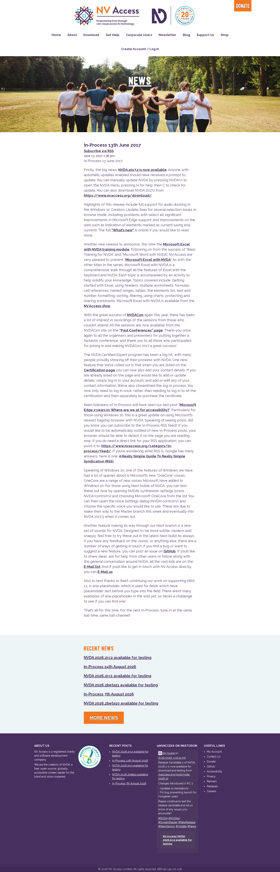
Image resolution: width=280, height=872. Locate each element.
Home (56, 35)
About (72, 35)
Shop (225, 35)
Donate (243, 6)
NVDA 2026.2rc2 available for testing (117, 657)
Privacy (211, 776)
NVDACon (135, 315)
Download (91, 35)
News (140, 81)
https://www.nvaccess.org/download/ (118, 195)
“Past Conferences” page (141, 330)
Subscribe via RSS (99, 151)
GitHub (170, 551)
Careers (211, 791)
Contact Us (213, 756)
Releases (212, 786)
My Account (214, 751)
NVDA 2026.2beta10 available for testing (121, 703)
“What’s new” (122, 230)
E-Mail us (105, 572)
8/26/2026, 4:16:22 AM (172, 757)
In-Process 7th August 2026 (109, 694)
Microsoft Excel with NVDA (148, 260)
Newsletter (167, 35)
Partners (212, 781)
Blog (186, 35)
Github (211, 766)
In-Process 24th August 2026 (110, 666)
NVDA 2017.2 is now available (142, 170)
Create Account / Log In (140, 49)
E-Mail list (92, 567)
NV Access (168, 753)
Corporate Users (139, 35)
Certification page (99, 370)
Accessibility (214, 771)
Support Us (205, 35)
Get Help (112, 35)
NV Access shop (97, 306)
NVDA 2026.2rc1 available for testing (117, 676)
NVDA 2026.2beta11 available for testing (121, 685)
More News (104, 717)
